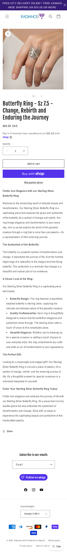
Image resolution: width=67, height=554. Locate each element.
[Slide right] (41, 96)
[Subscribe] (51, 464)
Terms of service (43, 546)
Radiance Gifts (20, 540)
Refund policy (54, 540)
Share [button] (10, 431)
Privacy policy (26, 546)
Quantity (6, 143)
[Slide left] (26, 96)
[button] (7, 16)
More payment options (33, 182)
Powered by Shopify (36, 540)
